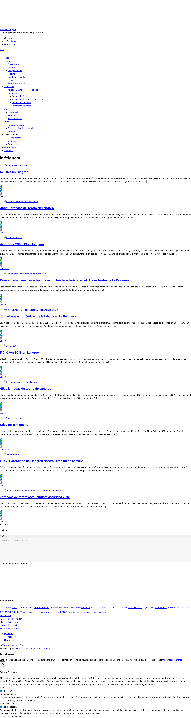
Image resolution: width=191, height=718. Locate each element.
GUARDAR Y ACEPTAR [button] (10, 716)
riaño (53, 612)
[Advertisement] (59, 14)
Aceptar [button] (160, 660)
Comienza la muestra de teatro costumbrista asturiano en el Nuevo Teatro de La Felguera (64, 280)
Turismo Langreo (10, 645)
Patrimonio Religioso (21, 106)
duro (60, 608)
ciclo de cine (23, 607)
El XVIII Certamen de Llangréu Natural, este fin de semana (41, 461)
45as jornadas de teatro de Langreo (25, 388)
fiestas (104, 607)
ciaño (14, 607)
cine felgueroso (41, 607)
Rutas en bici (14, 131)
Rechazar (168, 660)
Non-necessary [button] (7, 703)
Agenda (11, 115)
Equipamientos (15, 70)
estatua (93, 608)
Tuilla (98, 612)
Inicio (6, 58)
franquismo (109, 607)
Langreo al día (14, 112)
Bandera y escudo (16, 77)
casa (9, 607)
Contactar (8, 150)
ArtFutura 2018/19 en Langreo (22, 244)
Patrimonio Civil (19, 96)
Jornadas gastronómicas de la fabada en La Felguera (38, 316)
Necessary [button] (5, 687)
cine (31, 607)
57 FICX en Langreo (14, 172)
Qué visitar (9, 86)
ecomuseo (66, 607)
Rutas (6, 122)
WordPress (17, 648)
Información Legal (8, 625)
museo (170, 607)
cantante (5, 607)
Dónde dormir (14, 144)
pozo (38, 612)
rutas (58, 612)
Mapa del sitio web (9, 622)
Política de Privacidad (10, 628)
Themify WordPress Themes (37, 648)
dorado (56, 607)
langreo (146, 607)
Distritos (12, 67)
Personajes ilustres (17, 83)
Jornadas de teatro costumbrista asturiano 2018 (35, 497)
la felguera (135, 607)
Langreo (8, 61)
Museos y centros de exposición (23, 90)
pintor (24, 612)
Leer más (4, 196)
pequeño (186, 607)
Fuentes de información (11, 619)
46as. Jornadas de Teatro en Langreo (27, 208)
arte (1, 607)
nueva (174, 607)
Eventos (8, 109)
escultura (85, 607)
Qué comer (13, 141)
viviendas (103, 612)
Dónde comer (14, 138)
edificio (72, 607)
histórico (116, 608)
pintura (33, 612)
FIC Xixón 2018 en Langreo (19, 352)
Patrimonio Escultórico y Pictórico (27, 99)
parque (180, 607)
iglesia (122, 607)
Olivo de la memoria (14, 424)
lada (125, 607)
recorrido (49, 612)
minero (152, 608)
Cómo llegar (13, 64)
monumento (161, 607)
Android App (10, 147)
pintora (29, 612)
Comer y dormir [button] (11, 134)
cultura (52, 607)
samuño (70, 612)
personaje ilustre (11, 612)
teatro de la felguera (84, 612)
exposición (99, 607)
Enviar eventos (15, 118)
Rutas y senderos (16, 125)
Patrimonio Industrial (21, 102)
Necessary (7, 691)
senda (74, 612)
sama (63, 612)
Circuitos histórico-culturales (21, 128)
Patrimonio (13, 93)
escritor (78, 607)
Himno (11, 80)
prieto (43, 612)
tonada (94, 612)
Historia (11, 74)
